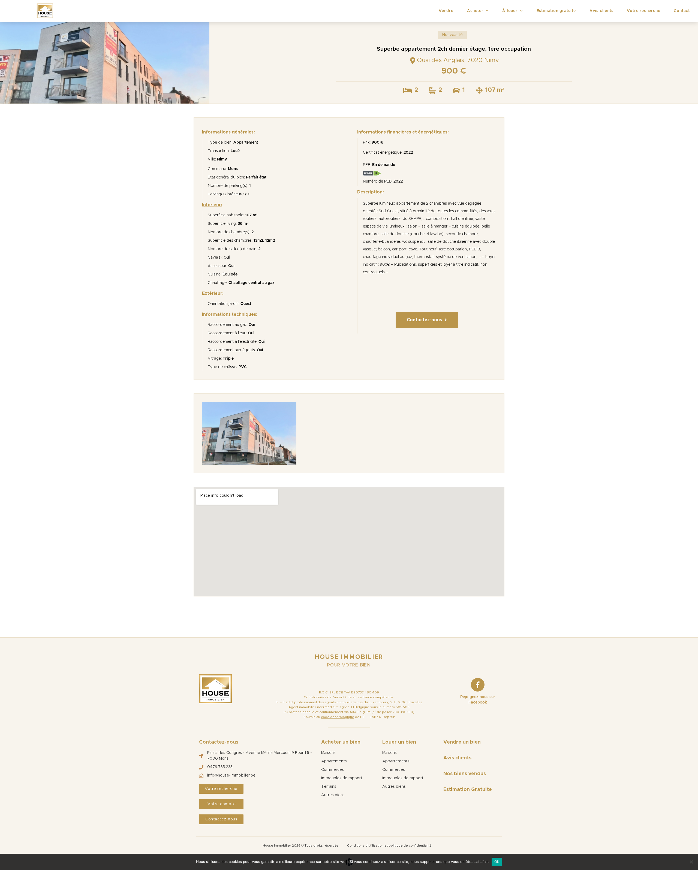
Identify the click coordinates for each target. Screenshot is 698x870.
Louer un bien (399, 742)
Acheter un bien (340, 742)
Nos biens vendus (464, 773)
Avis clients (601, 11)
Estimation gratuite (556, 11)
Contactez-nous (218, 742)
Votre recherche (643, 11)
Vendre (446, 11)
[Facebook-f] (478, 685)
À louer (510, 11)
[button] (427, 320)
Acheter (475, 11)
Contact (682, 11)
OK (496, 861)
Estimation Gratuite (467, 789)
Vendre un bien (462, 742)
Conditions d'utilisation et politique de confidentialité (389, 845)
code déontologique (337, 717)
